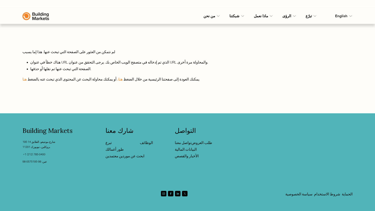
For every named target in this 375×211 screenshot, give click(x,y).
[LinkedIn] (177, 193)
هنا (24, 79)
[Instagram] (163, 193)
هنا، (120, 79)
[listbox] (344, 16)
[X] (185, 193)
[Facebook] (170, 193)
